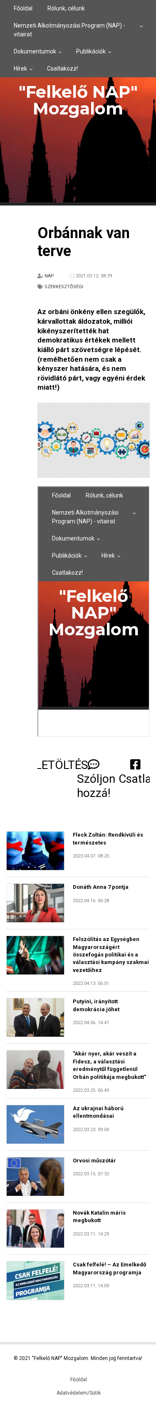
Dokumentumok (35, 51)
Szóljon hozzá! (96, 786)
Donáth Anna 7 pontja (101, 887)
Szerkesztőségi (64, 286)
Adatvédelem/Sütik (79, 1392)
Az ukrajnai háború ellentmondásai (98, 1112)
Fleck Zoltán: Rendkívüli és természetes (108, 838)
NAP (49, 276)
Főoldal (23, 8)
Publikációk (91, 51)
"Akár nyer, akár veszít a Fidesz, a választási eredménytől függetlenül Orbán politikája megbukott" (109, 1065)
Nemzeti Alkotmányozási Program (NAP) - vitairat (69, 30)
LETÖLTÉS (61, 765)
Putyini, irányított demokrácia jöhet (96, 1005)
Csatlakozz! (62, 68)
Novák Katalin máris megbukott (99, 1216)
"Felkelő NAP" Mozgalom (78, 100)
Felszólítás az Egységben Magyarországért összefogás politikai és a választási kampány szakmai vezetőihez (111, 954)
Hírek (20, 68)
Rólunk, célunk (66, 8)
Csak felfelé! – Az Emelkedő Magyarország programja (109, 1268)
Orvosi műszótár (94, 1160)
